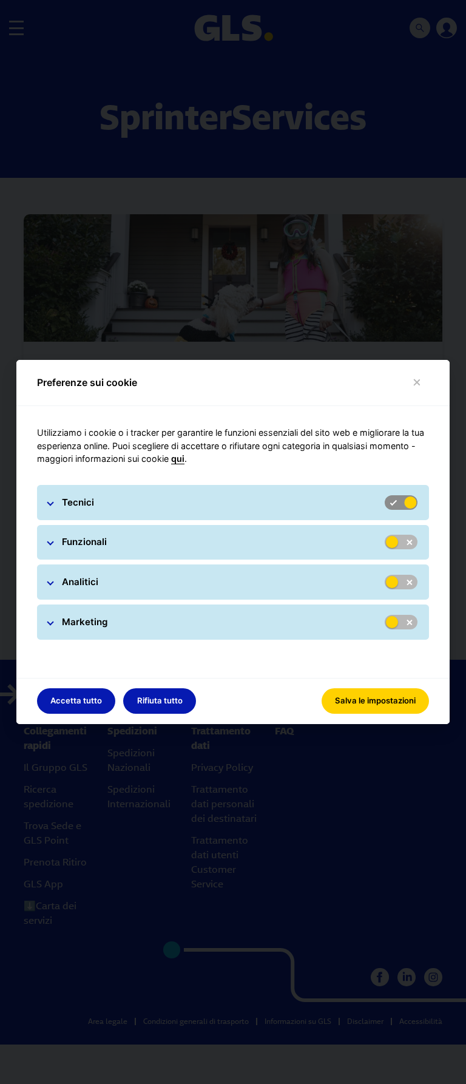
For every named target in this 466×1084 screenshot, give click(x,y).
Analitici (80, 582)
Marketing (85, 622)
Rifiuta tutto (160, 700)
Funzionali (84, 541)
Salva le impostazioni (375, 700)
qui (177, 458)
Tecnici (78, 502)
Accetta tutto (76, 700)
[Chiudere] (417, 383)
